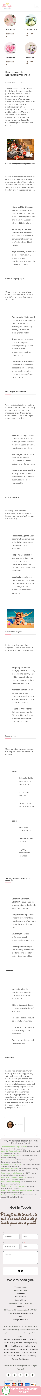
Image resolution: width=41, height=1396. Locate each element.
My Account (21, 1356)
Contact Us (32, 1339)
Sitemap (26, 1359)
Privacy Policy (23, 1349)
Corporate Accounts (22, 1343)
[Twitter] (14, 1375)
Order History (31, 1356)
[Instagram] (20, 1375)
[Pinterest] (32, 1375)
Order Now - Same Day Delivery (24, 1390)
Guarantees (19, 1346)
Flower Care (9, 1346)
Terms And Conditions (28, 1352)
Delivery (33, 1343)
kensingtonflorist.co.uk (20, 1320)
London (26, 99)
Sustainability (14, 1352)
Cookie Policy (9, 1343)
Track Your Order (10, 1356)
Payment (14, 1349)
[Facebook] (8, 1375)
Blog (20, 1359)
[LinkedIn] (26, 1375)
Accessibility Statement (19, 1339)
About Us (7, 1339)
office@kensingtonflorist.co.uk (23, 1313)
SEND (20, 1271)
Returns (15, 1359)
